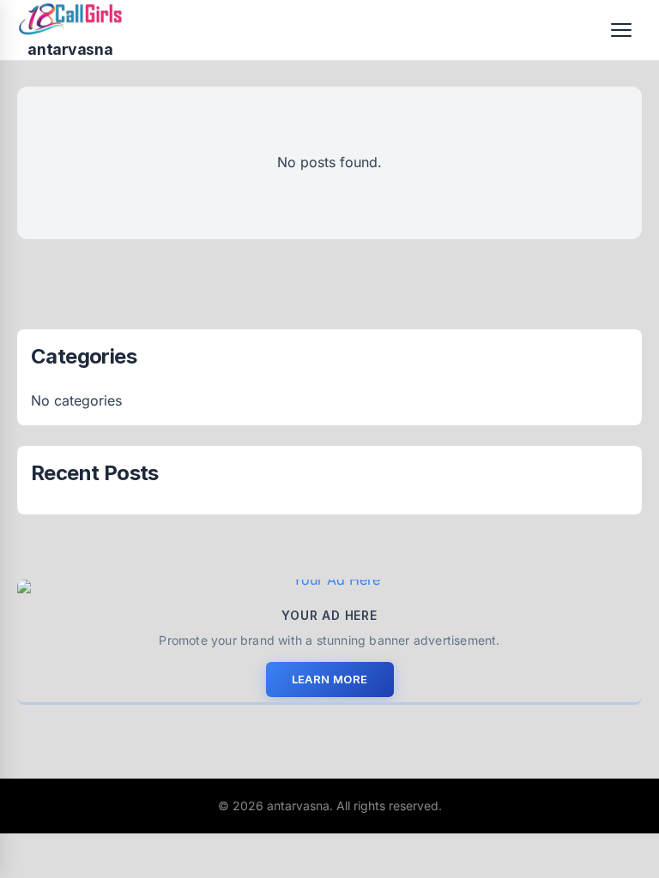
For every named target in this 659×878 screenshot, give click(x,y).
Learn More (330, 679)
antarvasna (69, 49)
